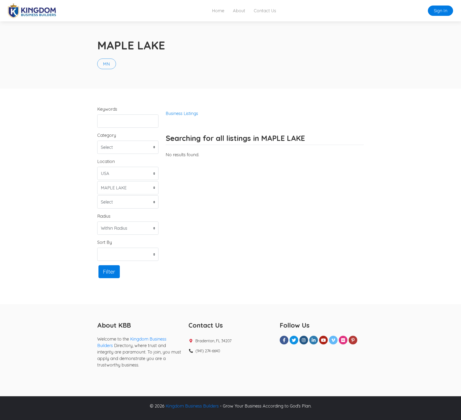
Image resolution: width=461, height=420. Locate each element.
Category (106, 135)
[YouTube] (323, 340)
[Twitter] (294, 340)
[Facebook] (284, 340)
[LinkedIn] (313, 340)
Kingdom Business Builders (192, 406)
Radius (103, 216)
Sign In (440, 10)
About (239, 10)
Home (218, 10)
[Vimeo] (333, 340)
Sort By (104, 242)
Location (106, 161)
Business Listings (182, 113)
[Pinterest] (353, 340)
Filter (109, 271)
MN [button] (106, 64)
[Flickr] (343, 340)
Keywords (107, 109)
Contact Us (265, 10)
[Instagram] (303, 340)
